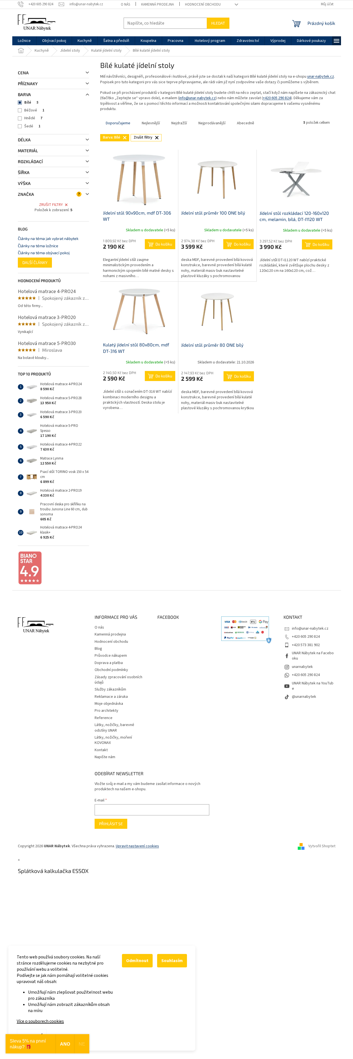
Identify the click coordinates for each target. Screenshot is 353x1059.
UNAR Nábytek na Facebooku (313, 655)
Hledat (218, 23)
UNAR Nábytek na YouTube (312, 685)
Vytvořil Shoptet (321, 846)
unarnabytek (302, 667)
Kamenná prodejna (157, 4)
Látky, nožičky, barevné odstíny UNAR (114, 727)
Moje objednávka (109, 703)
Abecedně (245, 123)
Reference (103, 718)
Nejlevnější (151, 123)
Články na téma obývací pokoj (44, 253)
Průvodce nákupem (111, 655)
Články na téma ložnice (38, 246)
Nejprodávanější (211, 123)
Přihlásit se (111, 823)
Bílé (31, 102)
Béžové (34, 110)
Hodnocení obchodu (203, 4)
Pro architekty (106, 710)
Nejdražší (179, 123)
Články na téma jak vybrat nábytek (48, 238)
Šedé (32, 126)
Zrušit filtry (51, 205)
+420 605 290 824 (277, 98)
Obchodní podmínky (111, 670)
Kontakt (101, 750)
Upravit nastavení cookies (137, 846)
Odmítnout (137, 961)
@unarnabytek (304, 696)
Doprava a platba (109, 663)
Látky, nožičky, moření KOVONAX (113, 740)
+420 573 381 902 (306, 645)
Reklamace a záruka (111, 696)
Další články (34, 262)
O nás (125, 4)
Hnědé (33, 118)
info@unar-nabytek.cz (197, 98)
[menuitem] (24, 40)
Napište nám (105, 757)
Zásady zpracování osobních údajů (118, 679)
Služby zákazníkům (110, 689)
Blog (98, 648)
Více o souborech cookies (40, 1021)
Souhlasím (172, 961)
